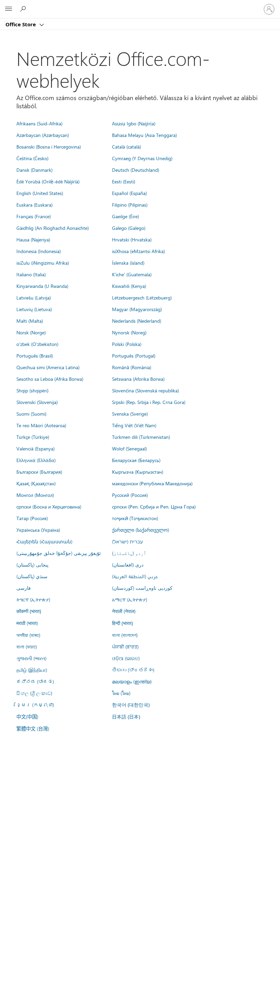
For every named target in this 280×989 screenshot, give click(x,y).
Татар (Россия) (32, 518)
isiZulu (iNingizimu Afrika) (42, 262)
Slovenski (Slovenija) (37, 402)
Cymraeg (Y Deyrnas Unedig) (142, 158)
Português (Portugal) (133, 355)
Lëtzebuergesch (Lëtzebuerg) (142, 297)
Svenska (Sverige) (130, 413)
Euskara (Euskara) (34, 204)
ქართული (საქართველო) (140, 529)
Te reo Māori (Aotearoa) (41, 425)
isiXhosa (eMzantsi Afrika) (138, 251)
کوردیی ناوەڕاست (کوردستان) (142, 587)
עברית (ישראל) (127, 541)
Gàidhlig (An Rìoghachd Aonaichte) (52, 227)
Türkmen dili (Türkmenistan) (141, 436)
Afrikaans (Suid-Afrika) (39, 123)
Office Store (21, 24)
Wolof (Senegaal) (129, 448)
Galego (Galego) (128, 227)
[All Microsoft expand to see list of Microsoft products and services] (8, 9)
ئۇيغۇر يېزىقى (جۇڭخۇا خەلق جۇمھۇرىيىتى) (58, 552)
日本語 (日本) (126, 716)
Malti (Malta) (29, 320)
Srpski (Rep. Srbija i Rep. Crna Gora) (148, 402)
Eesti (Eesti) (123, 181)
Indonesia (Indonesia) (38, 251)
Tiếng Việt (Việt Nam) (134, 425)
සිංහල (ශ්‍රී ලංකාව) (34, 692)
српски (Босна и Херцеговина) (48, 506)
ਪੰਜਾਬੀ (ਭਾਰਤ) (125, 646)
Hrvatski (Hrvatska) (132, 239)
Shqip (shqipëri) (32, 390)
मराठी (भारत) (27, 622)
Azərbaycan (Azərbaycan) (42, 134)
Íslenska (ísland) (128, 262)
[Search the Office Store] (24, 8)
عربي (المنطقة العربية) (135, 576)
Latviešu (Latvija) (33, 297)
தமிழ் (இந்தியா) (31, 669)
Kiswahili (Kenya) (129, 285)
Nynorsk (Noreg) (129, 332)
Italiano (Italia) (31, 274)
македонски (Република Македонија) (152, 483)
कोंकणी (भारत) (28, 611)
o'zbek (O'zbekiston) (37, 343)
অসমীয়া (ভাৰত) (28, 634)
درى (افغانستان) (127, 564)
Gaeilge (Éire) (125, 216)
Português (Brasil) (34, 355)
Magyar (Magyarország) (137, 309)
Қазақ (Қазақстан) (36, 483)
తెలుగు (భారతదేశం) (133, 669)
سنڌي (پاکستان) (31, 576)
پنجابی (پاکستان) (32, 564)
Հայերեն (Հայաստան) (44, 541)
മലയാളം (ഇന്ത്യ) (132, 681)
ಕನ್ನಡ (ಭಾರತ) (35, 681)
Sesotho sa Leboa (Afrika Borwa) (49, 378)
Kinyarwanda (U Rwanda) (42, 285)
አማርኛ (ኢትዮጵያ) (129, 599)
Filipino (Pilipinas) (130, 204)
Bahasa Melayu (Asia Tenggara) (144, 134)
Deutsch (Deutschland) (135, 169)
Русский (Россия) (130, 494)
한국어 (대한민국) (131, 704)
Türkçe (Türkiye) (32, 436)
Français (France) (33, 216)
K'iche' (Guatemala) (132, 274)
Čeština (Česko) (32, 158)
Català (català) (126, 146)
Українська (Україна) (38, 529)
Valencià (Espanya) (35, 448)
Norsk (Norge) (31, 332)
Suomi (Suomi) (31, 413)
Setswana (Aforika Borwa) (138, 378)
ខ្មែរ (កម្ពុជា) (35, 704)
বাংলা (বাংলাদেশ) (125, 634)
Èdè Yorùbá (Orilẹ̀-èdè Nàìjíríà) (48, 181)
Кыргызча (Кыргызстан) (137, 471)
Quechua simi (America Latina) (48, 367)
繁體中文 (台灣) (32, 728)
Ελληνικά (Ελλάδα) (36, 460)
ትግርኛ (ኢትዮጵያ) (33, 599)
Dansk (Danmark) (34, 169)
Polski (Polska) (126, 343)
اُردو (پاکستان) (129, 552)
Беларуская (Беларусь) (136, 460)
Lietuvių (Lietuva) (34, 309)
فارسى (23, 587)
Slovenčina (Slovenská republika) (145, 390)
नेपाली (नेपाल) (124, 611)
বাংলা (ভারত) (26, 646)
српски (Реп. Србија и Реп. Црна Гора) (154, 506)
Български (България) (39, 471)
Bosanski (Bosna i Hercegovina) (48, 146)
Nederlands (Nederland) (136, 320)
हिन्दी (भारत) (122, 623)
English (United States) (39, 193)
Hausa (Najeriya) (33, 239)
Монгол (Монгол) (35, 494)
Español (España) (129, 193)
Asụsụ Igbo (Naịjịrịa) (133, 123)
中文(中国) (27, 716)
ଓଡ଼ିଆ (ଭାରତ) (126, 658)
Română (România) (131, 367)
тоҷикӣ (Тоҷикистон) (135, 518)
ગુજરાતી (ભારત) (31, 658)
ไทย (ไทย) (121, 692)
